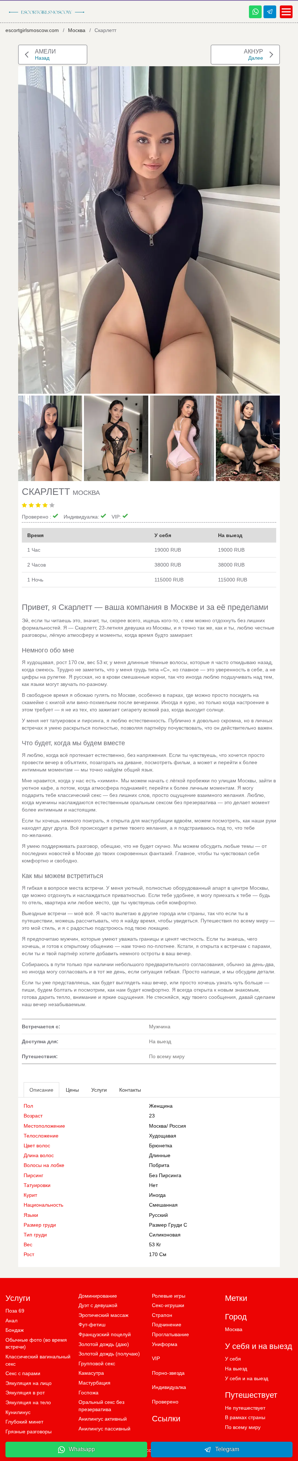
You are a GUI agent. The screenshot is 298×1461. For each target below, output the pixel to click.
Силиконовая (165, 1235)
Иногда (157, 1195)
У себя (233, 1359)
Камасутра (91, 1373)
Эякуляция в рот (25, 1393)
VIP (156, 1358)
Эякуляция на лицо (28, 1383)
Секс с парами (22, 1373)
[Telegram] (269, 11)
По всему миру (243, 1427)
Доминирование (97, 1296)
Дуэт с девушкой (97, 1305)
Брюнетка (160, 1145)
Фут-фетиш (91, 1324)
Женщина (161, 1106)
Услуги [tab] (99, 1090)
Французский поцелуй (104, 1334)
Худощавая (162, 1136)
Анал (11, 1320)
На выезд (236, 1368)
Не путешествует (245, 1408)
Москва (76, 30)
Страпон (162, 1315)
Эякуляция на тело (28, 1402)
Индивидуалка (169, 1387)
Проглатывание (170, 1334)
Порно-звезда (168, 1373)
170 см (157, 1254)
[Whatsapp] (255, 11)
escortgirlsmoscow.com (32, 30)
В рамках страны (245, 1417)
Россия (177, 1126)
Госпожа (88, 1393)
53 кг (155, 1244)
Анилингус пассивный (104, 1429)
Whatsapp (82, 1449)
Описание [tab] (41, 1090)
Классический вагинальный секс (38, 1360)
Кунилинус (18, 1412)
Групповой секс (96, 1363)
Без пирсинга (165, 1175)
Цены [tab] (72, 1090)
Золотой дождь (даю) (103, 1344)
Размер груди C (168, 1225)
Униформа (164, 1344)
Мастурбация (94, 1383)
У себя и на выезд (246, 1378)
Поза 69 (14, 1311)
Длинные (159, 1155)
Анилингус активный (102, 1419)
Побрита (159, 1165)
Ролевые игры (168, 1296)
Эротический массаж (103, 1315)
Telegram (227, 1449)
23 (152, 1116)
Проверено (165, 1402)
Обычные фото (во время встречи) (36, 1343)
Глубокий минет (24, 1422)
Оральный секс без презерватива (101, 1405)
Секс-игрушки (168, 1305)
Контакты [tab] (130, 1090)
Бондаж (14, 1330)
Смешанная (163, 1205)
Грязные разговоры (28, 1431)
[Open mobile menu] (286, 11)
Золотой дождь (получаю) (109, 1354)
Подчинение (166, 1324)
